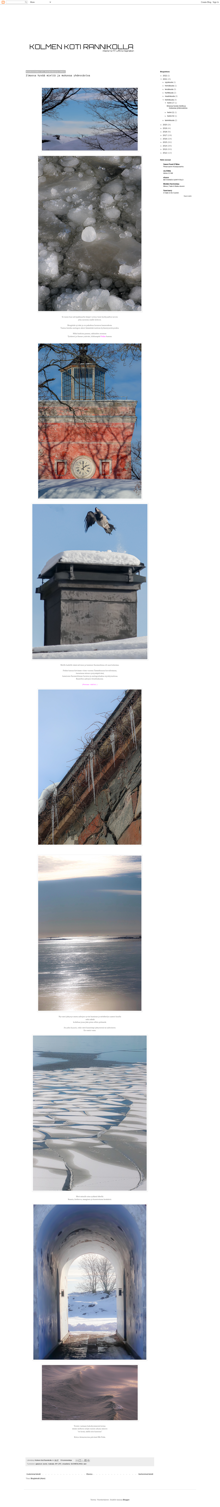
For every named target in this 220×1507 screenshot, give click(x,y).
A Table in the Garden (171, 193)
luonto (45, 1464)
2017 (165, 135)
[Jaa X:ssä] (82, 1460)
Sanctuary (167, 190)
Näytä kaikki (188, 196)
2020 (165, 125)
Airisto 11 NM (168, 173)
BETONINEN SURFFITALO (173, 180)
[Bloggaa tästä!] (79, 1460)
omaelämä (66, 1464)
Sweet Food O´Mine (171, 164)
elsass (166, 177)
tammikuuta (170, 120)
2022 (165, 76)
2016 (165, 139)
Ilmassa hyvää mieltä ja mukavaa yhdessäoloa (58, 75)
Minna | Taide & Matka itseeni (173, 186)
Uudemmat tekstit (33, 1474)
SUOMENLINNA (77, 1464)
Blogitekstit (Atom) (38, 1478)
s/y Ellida (167, 171)
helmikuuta (169, 100)
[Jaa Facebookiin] (85, 1460)
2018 (165, 132)
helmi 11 (171, 112)
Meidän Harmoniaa (171, 184)
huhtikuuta (169, 93)
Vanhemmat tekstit (145, 1474)
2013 (165, 149)
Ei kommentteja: (67, 1460)
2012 (165, 153)
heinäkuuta (170, 86)
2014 (165, 146)
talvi (85, 1464)
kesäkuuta (169, 89)
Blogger (126, 1500)
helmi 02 (171, 116)
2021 (165, 79)
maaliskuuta (170, 96)
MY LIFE (58, 1464)
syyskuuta (169, 82)
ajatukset (38, 1464)
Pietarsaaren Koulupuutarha (173, 166)
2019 (165, 128)
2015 (165, 142)
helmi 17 (171, 103)
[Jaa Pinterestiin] (88, 1460)
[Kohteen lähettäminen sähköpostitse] (77, 1460)
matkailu (51, 1464)
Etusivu (89, 1474)
